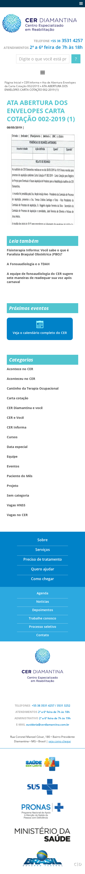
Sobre (42, 539)
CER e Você (15, 418)
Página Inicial (13, 82)
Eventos (13, 466)
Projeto (12, 486)
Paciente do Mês (19, 476)
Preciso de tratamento (42, 559)
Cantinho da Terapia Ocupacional (32, 388)
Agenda (42, 593)
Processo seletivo (42, 626)
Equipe (12, 457)
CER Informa (31, 82)
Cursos (12, 437)
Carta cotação (17, 398)
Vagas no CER (17, 515)
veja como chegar (60, 741)
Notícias (42, 601)
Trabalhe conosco (42, 618)
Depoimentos (42, 610)
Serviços (42, 549)
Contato (42, 635)
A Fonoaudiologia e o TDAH (28, 264)
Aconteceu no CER (21, 379)
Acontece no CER (20, 369)
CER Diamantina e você (25, 408)
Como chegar (42, 578)
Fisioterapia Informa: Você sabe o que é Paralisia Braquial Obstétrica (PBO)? (38, 252)
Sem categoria (18, 495)
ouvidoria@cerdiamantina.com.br (47, 724)
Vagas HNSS (16, 505)
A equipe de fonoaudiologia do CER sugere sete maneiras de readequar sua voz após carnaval (40, 278)
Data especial (17, 447)
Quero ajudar (42, 569)
